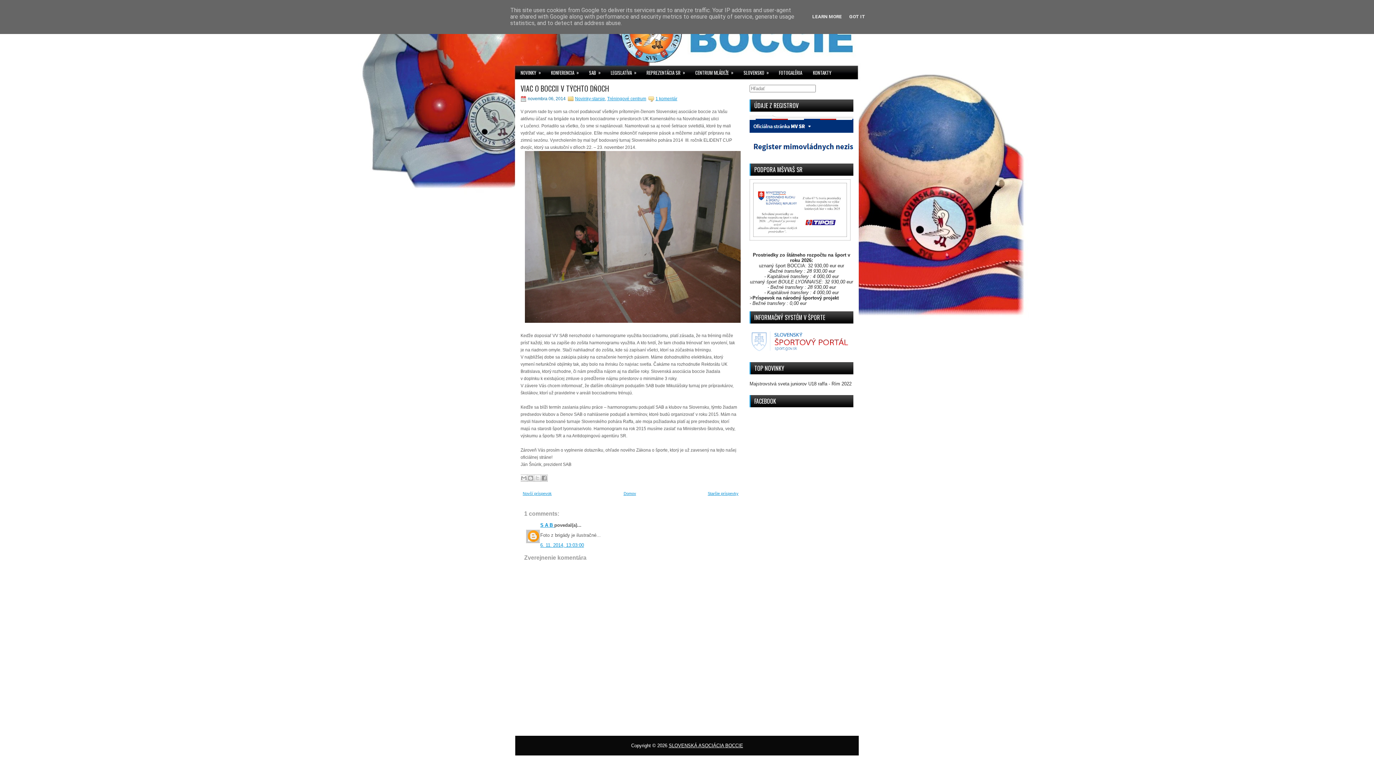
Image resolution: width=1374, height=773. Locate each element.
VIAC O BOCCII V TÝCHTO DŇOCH (565, 88)
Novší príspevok (537, 493)
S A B (547, 525)
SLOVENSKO (756, 72)
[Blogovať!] (530, 478)
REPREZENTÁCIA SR (666, 72)
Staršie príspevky (723, 493)
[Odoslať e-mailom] (523, 478)
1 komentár (666, 98)
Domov (630, 493)
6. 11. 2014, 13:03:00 (562, 545)
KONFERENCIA (565, 72)
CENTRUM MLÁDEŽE (714, 72)
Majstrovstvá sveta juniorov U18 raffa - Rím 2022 (801, 383)
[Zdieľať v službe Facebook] (544, 478)
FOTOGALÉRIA (790, 72)
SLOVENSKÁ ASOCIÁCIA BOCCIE (706, 745)
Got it (857, 16)
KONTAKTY (822, 72)
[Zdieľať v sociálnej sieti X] (537, 478)
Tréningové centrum (626, 98)
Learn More (827, 16)
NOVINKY (531, 72)
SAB (595, 72)
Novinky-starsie (590, 98)
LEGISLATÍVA (624, 72)
